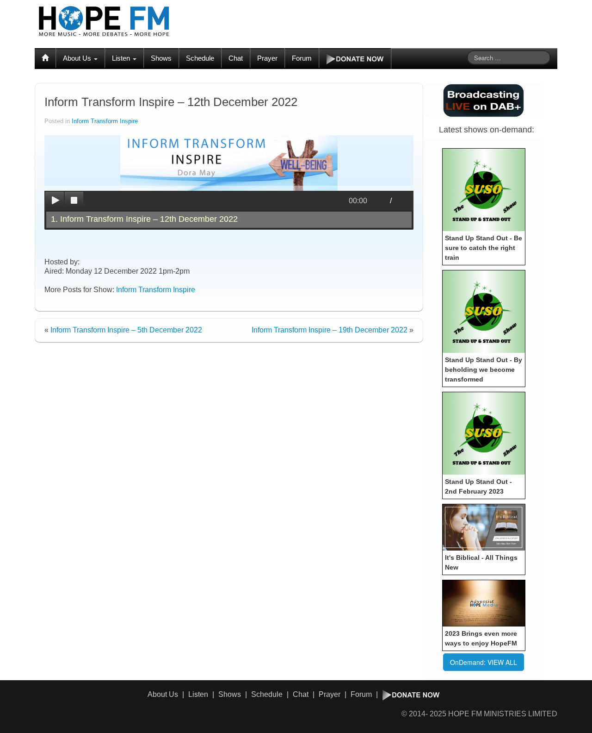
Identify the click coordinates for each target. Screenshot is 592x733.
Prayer (267, 58)
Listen (122, 58)
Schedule (200, 58)
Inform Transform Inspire (105, 121)
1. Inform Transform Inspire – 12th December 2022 (144, 219)
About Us (78, 58)
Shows (161, 58)
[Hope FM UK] (104, 21)
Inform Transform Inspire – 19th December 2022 (329, 330)
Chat (235, 58)
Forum (302, 58)
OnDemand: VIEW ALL (483, 662)
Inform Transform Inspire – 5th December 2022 (126, 330)
